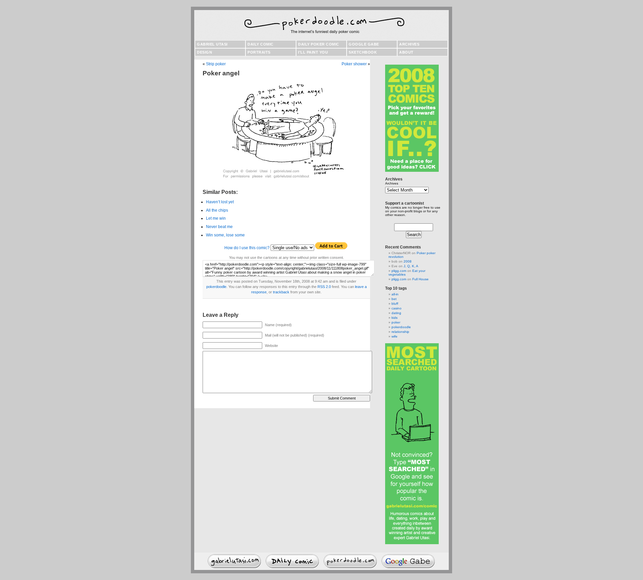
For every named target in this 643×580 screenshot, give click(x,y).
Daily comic (260, 44)
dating (396, 313)
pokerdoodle (216, 287)
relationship (400, 332)
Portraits (259, 52)
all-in (395, 294)
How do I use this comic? (247, 247)
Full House (420, 279)
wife (394, 336)
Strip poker (216, 64)
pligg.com (398, 271)
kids (394, 317)
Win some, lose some (225, 235)
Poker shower (354, 64)
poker (395, 322)
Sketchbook (363, 52)
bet (394, 299)
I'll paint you (313, 52)
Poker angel (221, 73)
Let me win (216, 218)
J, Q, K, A (411, 266)
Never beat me (219, 226)
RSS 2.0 (324, 287)
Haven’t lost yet (220, 202)
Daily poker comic (318, 44)
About (406, 52)
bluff (394, 303)
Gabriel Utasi (212, 44)
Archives (409, 44)
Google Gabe (364, 44)
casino (396, 308)
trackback (281, 292)
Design (204, 52)
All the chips (217, 210)
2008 (408, 261)
